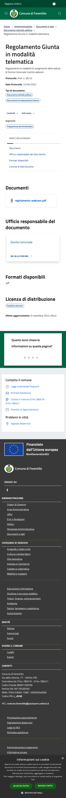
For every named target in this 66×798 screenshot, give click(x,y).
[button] (33, 792)
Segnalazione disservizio (19, 722)
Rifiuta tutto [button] (45, 785)
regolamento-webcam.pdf (30, 200)
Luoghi (10, 652)
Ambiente (12, 603)
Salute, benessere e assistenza (23, 608)
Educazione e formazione (20, 588)
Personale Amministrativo (20, 529)
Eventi (10, 657)
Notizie (10, 628)
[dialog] (33, 776)
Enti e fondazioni (16, 519)
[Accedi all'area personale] (54, 4)
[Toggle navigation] (6, 13)
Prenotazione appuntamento (22, 717)
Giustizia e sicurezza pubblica (22, 593)
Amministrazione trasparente (22, 747)
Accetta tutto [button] (21, 786)
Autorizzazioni (14, 613)
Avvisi (10, 638)
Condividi (11, 113)
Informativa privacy (17, 752)
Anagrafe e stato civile (18, 549)
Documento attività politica (18, 30)
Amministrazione (23, 26)
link (33, 779)
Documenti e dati (45, 26)
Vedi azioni (27, 113)
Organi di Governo (16, 504)
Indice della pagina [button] (19, 138)
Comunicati (13, 633)
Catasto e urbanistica (18, 569)
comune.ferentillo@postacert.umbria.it (28, 703)
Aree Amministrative (18, 509)
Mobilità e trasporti (17, 574)
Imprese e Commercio (18, 564)
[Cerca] (59, 13)
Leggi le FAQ (13, 727)
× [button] (62, 758)
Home (7, 26)
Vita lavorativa (14, 559)
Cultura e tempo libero (18, 554)
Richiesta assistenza (17, 732)
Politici (10, 524)
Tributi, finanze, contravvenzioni (24, 598)
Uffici (9, 514)
